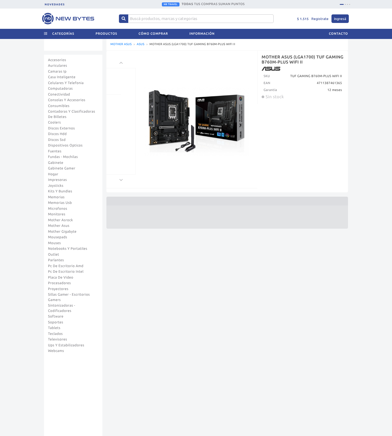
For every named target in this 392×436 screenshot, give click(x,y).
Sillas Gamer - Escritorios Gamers (69, 297)
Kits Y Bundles (60, 191)
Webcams (56, 351)
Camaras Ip (57, 71)
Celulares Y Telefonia (66, 83)
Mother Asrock (60, 220)
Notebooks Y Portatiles (67, 249)
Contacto (338, 33)
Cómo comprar (153, 33)
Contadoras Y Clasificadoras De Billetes (71, 114)
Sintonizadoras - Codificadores (61, 308)
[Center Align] (123, 18)
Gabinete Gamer (61, 168)
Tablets (54, 328)
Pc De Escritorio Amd (65, 266)
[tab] (342, 4)
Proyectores (58, 289)
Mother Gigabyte (62, 231)
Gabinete (55, 163)
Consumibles (59, 106)
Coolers (54, 122)
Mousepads (57, 237)
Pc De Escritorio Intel (65, 272)
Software (55, 316)
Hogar (53, 174)
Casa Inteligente (61, 77)
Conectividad (59, 94)
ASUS (141, 44)
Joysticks (55, 186)
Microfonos (57, 209)
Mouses (54, 243)
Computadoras (60, 88)
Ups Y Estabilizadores (66, 345)
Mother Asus (58, 226)
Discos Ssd (57, 140)
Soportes (55, 322)
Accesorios (57, 60)
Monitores (56, 214)
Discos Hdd (57, 134)
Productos (106, 33)
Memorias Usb (60, 203)
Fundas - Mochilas (63, 157)
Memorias (56, 197)
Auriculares (57, 66)
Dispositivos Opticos (65, 145)
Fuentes (55, 151)
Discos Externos (61, 128)
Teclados (55, 334)
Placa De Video (60, 277)
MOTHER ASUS (121, 44)
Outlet (53, 254)
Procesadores (59, 283)
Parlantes (56, 260)
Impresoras (57, 180)
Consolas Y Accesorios (66, 100)
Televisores (57, 339)
